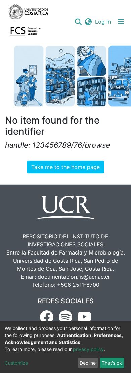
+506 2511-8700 (78, 284)
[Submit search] (78, 22)
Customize (16, 363)
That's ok (112, 363)
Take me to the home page (65, 167)
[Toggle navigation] (121, 21)
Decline (88, 363)
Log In (103, 21)
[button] (88, 22)
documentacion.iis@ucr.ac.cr (74, 276)
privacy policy (88, 349)
